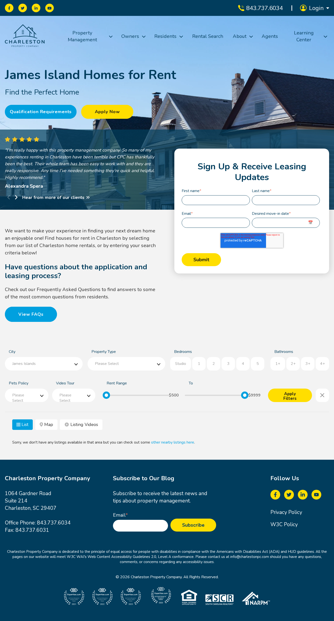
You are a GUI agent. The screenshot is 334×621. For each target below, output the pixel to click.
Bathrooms (283, 351)
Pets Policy (18, 383)
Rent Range (117, 383)
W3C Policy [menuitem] (284, 524)
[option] (91, 163)
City (12, 351)
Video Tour (65, 383)
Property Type (103, 351)
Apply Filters (290, 396)
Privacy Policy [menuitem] (286, 512)
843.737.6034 (54, 522)
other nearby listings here (172, 442)
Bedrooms (183, 351)
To (191, 383)
